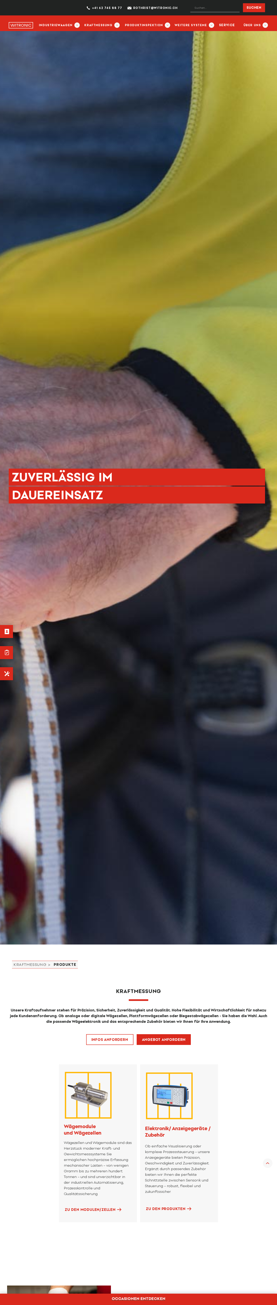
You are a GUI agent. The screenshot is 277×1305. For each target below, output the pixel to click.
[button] (57, 25)
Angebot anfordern (164, 1039)
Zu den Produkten (166, 1209)
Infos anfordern (109, 1039)
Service (227, 25)
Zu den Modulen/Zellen (90, 1209)
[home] (21, 25)
